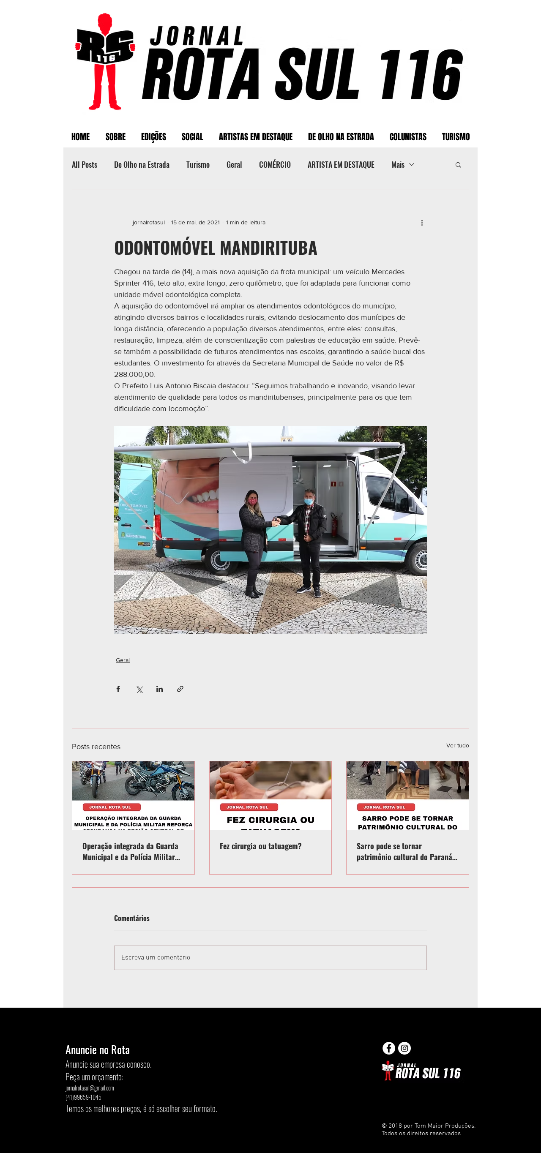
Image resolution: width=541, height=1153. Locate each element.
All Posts (84, 164)
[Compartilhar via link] (180, 689)
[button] (458, 164)
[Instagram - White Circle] (404, 1048)
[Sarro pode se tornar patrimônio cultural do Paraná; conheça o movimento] (408, 795)
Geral (234, 164)
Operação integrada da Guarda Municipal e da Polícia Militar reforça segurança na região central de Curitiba (130, 851)
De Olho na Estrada (141, 164)
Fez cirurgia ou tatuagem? (261, 845)
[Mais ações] (422, 222)
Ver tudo (457, 745)
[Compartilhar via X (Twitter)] (139, 689)
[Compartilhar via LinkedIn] (160, 689)
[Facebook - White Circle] (389, 1048)
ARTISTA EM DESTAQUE (341, 164)
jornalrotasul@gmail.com (90, 1087)
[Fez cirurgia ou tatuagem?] (271, 795)
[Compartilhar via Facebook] (118, 689)
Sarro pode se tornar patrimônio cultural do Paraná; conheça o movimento (405, 851)
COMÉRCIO (275, 164)
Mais (397, 164)
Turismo (198, 164)
